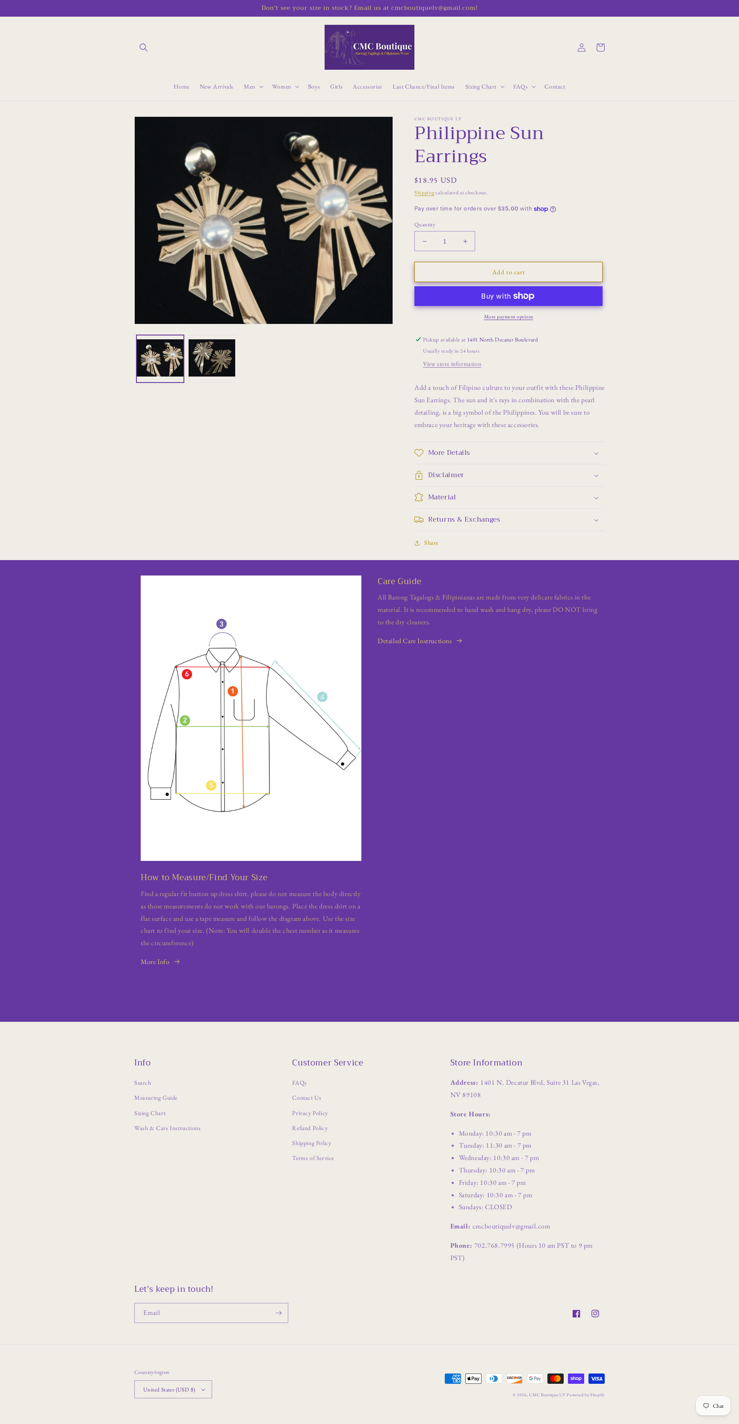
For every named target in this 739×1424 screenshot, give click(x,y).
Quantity (424, 224)
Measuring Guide (155, 1097)
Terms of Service (313, 1158)
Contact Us (306, 1097)
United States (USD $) (169, 1389)
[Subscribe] (278, 1313)
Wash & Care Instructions (167, 1128)
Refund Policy (310, 1128)
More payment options (508, 316)
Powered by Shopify (586, 1394)
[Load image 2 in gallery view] (212, 359)
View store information (452, 364)
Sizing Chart (150, 1113)
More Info (155, 961)
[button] (143, 47)
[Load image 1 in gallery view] (160, 359)
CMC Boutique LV (547, 1394)
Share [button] (431, 542)
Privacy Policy (310, 1113)
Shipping (424, 192)
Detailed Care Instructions (415, 640)
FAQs (299, 1082)
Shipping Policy (311, 1143)
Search (142, 1082)
